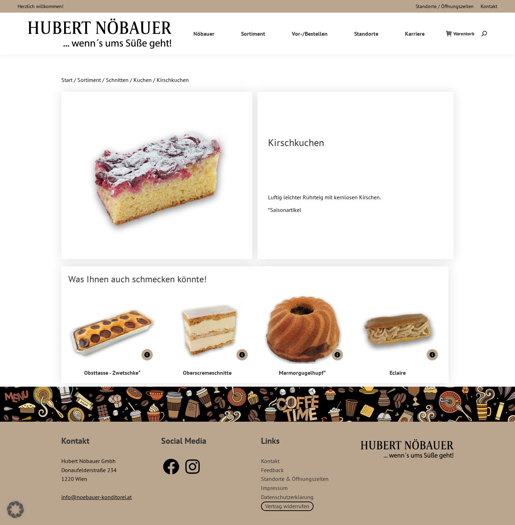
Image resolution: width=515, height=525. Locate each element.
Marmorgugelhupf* (302, 372)
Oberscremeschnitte (207, 372)
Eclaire (398, 372)
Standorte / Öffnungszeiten (445, 6)
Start (67, 79)
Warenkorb (463, 34)
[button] (15, 509)
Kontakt (489, 6)
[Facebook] (171, 466)
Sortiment (89, 79)
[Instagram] (192, 466)
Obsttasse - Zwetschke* (112, 372)
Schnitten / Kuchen (129, 79)
